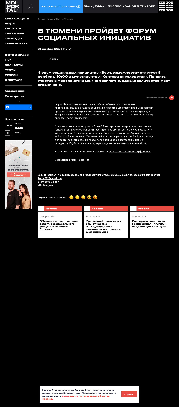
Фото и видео (17, 55)
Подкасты (14, 65)
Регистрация (14, 96)
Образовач (14, 33)
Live (8, 60)
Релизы (11, 75)
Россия (97, 208)
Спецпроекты (16, 43)
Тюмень (51, 208)
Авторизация (15, 90)
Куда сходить (17, 18)
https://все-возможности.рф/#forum (130, 151)
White (99, 6)
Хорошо (129, 394)
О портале (13, 80)
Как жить (13, 28)
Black (88, 6)
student (19, 128)
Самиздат (14, 38)
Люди (10, 23)
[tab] (18, 90)
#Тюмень (53, 59)
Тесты (10, 70)
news (18, 123)
